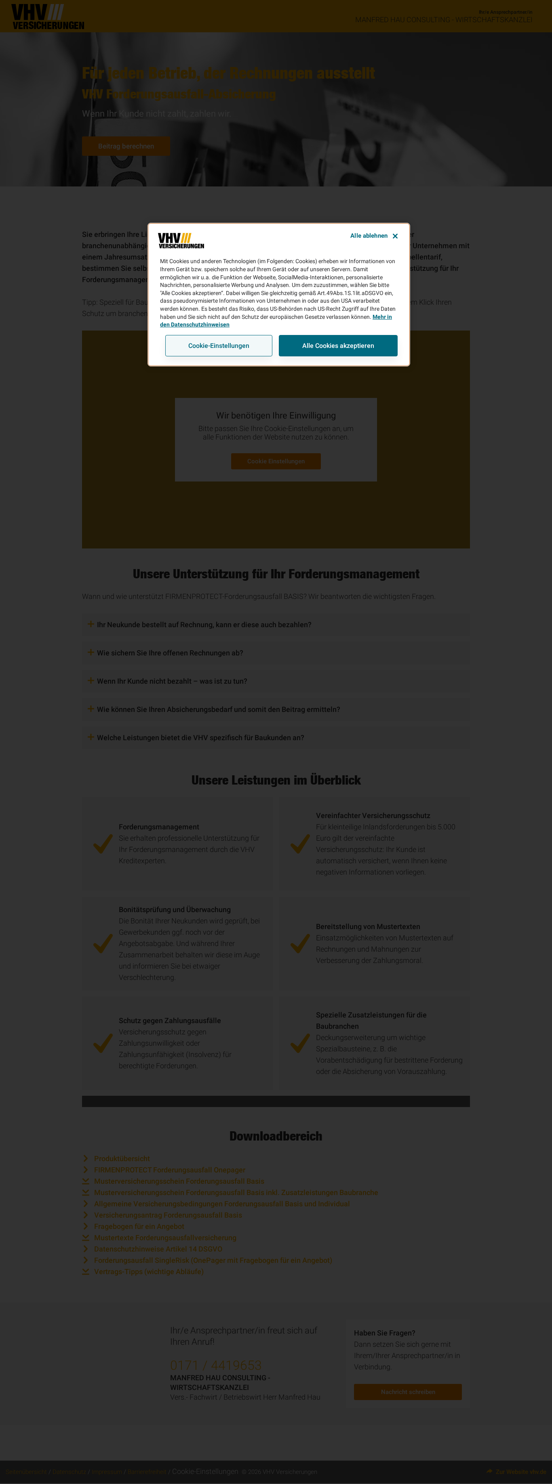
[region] (278, 294)
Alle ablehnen (369, 235)
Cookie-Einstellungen (218, 345)
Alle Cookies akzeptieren (338, 345)
